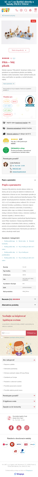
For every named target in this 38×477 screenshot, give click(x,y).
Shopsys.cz (29, 470)
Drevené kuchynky (9, 15)
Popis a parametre (8, 180)
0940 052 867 (17, 169)
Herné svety (22, 241)
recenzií (13, 143)
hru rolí (6, 101)
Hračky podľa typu (9, 241)
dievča (14, 101)
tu (8, 90)
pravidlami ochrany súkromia (17, 337)
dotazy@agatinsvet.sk (19, 172)
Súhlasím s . (14, 337)
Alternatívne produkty (10, 305)
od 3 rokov (7, 110)
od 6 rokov (7, 106)
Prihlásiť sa (31, 333)
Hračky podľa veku (9, 247)
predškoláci (7, 114)
